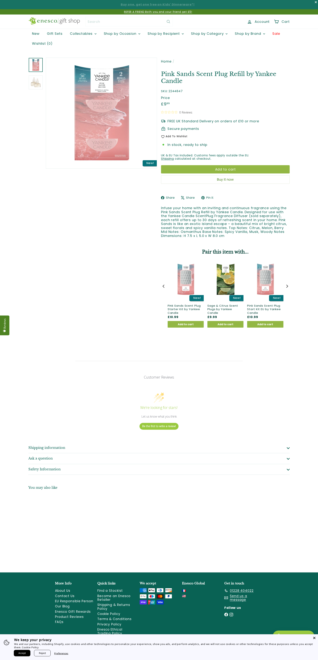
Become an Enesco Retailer (113, 598)
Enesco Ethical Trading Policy (109, 631)
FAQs (59, 622)
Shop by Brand (248, 33)
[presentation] (163, 286)
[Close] (314, 638)
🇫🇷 (184, 590)
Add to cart (186, 324)
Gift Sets (55, 33)
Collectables (82, 33)
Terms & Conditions (114, 619)
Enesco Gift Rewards (73, 611)
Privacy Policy (109, 624)
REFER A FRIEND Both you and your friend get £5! (158, 12)
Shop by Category (208, 33)
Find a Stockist (110, 590)
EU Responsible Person (74, 601)
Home (166, 61)
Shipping (167, 159)
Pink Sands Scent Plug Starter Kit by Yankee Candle (184, 309)
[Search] (168, 21)
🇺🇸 (184, 596)
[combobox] (129, 21)
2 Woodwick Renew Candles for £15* (157, 4)
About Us (62, 590)
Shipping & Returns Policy (113, 607)
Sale (276, 33)
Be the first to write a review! (159, 426)
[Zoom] (101, 113)
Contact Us (65, 596)
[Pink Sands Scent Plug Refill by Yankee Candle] (48, 528)
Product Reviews (69, 617)
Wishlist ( (41, 43)
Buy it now (225, 179)
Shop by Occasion (120, 33)
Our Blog (62, 606)
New (36, 33)
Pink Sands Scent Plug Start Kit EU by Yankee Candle (264, 309)
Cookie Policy (108, 614)
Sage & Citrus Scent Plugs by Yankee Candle (222, 309)
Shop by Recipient (164, 33)
